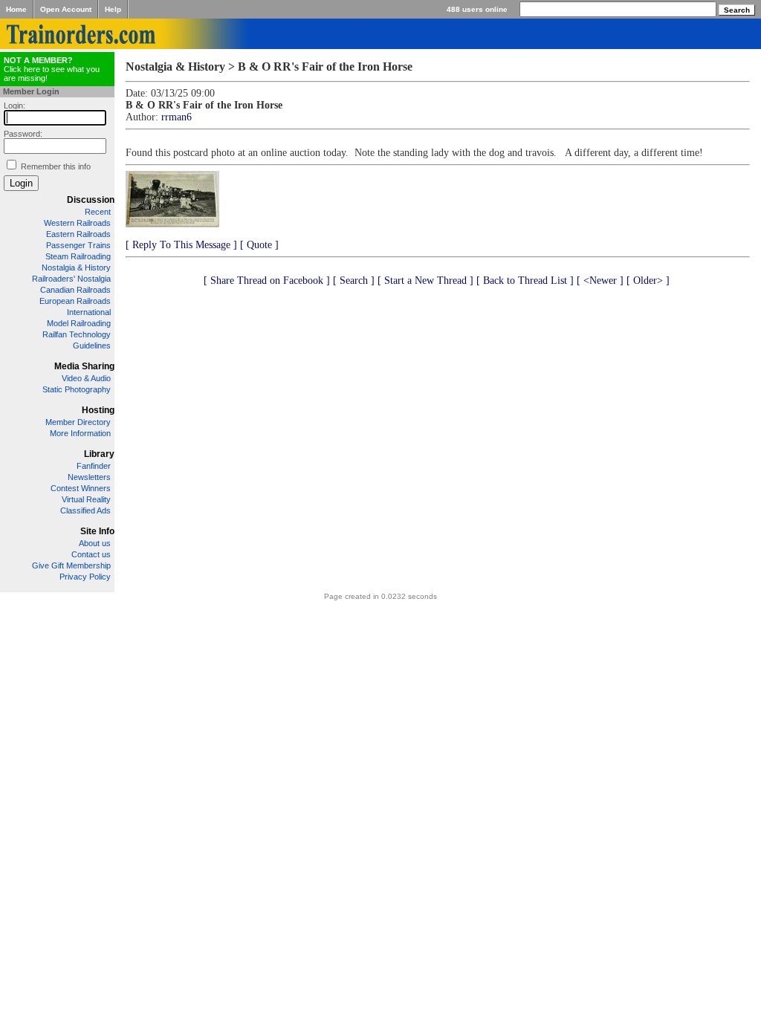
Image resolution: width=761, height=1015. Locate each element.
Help (113, 9)
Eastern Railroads (78, 234)
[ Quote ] (259, 244)
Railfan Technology (76, 334)
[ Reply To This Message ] (181, 244)
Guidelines (92, 345)
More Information (80, 433)
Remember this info (56, 166)
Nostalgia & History (76, 267)
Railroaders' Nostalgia (71, 278)
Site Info (97, 531)
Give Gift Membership (71, 565)
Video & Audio (86, 378)
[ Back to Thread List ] (525, 280)
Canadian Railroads (75, 289)
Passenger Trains (78, 245)
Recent (98, 211)
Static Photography (76, 389)
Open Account (65, 9)
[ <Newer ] (600, 280)
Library (99, 454)
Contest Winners (81, 488)
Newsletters (89, 477)
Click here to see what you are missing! (52, 69)
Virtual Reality (86, 499)
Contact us (91, 554)
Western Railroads (77, 222)
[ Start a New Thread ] (425, 280)
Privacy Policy (85, 576)
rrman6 (176, 117)
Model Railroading (79, 323)
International (89, 312)
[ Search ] (354, 280)
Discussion (90, 200)
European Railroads (75, 300)
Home (16, 9)
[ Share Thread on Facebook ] (267, 280)
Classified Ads (85, 510)
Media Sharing (84, 366)
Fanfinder (94, 465)
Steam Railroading (78, 256)
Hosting (98, 410)
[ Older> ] (648, 280)
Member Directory (78, 422)
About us (95, 543)
